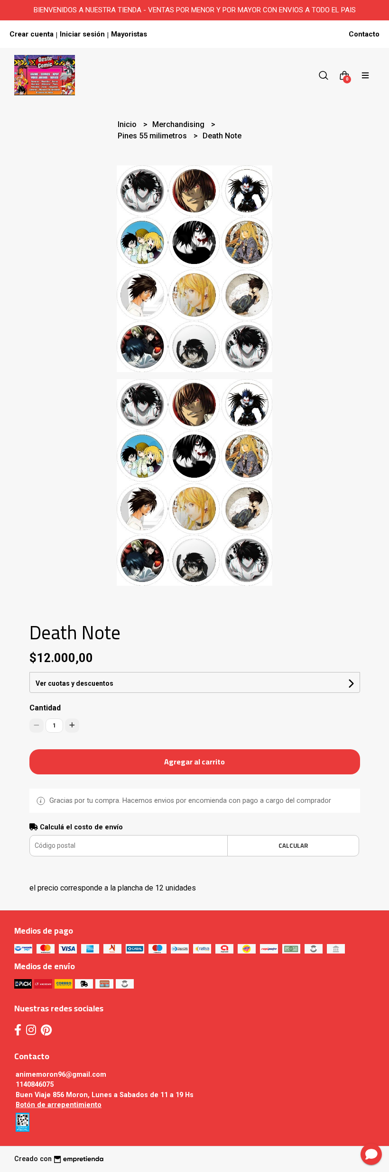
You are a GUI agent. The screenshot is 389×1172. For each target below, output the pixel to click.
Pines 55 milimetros (153, 135)
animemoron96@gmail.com (61, 1075)
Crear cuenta (31, 34)
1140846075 (35, 1085)
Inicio (128, 124)
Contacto (364, 34)
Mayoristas (129, 34)
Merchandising (179, 124)
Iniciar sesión (82, 34)
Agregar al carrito (194, 761)
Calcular (293, 845)
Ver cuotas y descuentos (74, 683)
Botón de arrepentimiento (59, 1105)
